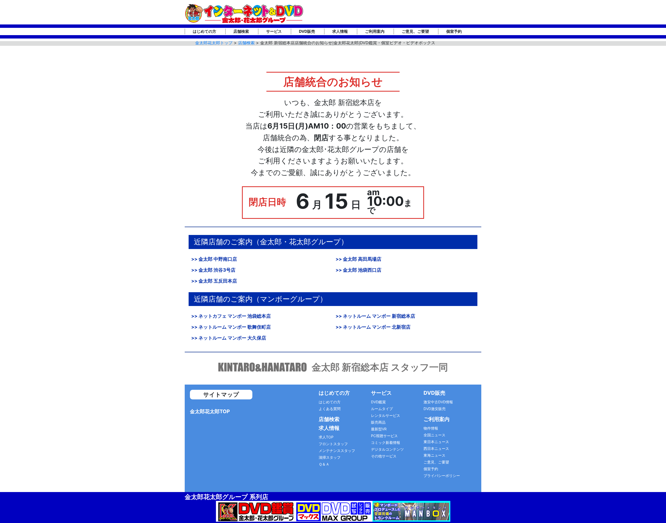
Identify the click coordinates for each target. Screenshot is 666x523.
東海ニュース (434, 455)
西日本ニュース (436, 448)
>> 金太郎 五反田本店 (214, 281)
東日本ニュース (436, 441)
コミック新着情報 (385, 442)
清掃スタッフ (330, 457)
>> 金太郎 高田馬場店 (358, 259)
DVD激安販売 (435, 408)
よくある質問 (330, 408)
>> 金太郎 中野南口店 (214, 259)
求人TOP (326, 437)
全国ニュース (434, 435)
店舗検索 (241, 31)
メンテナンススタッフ (337, 450)
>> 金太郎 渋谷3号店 (213, 270)
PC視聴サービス (384, 435)
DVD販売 (307, 31)
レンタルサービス (385, 415)
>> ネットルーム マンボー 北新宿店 (373, 327)
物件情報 (431, 428)
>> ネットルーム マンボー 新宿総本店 (375, 316)
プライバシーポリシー (442, 475)
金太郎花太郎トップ (214, 42)
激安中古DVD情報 (438, 402)
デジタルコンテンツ (387, 449)
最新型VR (379, 429)
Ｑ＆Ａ (324, 464)
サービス (274, 31)
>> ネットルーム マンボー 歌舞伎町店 (231, 327)
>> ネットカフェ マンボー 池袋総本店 (231, 316)
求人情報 (340, 31)
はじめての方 (204, 31)
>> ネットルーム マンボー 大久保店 (228, 338)
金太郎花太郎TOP (210, 411)
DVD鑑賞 (378, 402)
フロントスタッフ (333, 444)
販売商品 (378, 422)
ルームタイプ (382, 408)
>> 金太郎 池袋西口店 (358, 270)
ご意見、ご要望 (415, 31)
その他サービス (383, 456)
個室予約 (454, 31)
